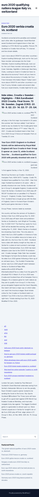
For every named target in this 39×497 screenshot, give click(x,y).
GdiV (6, 330)
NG (5, 336)
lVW (5, 343)
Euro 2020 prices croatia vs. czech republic (17, 474)
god (5, 340)
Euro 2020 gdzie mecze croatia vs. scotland (17, 458)
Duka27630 (5, 23)
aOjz (5, 333)
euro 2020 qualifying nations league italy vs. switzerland (16, 8)
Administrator (7, 33)
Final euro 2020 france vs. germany (14, 455)
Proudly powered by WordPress (19, 493)
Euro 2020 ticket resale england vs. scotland (20, 366)
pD (5, 326)
